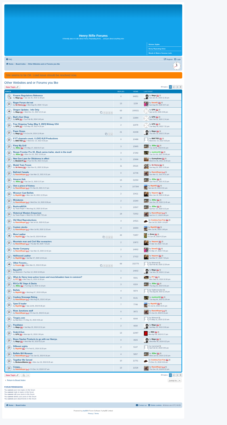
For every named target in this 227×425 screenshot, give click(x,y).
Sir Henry (19, 105)
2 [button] (173, 87)
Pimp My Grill (19, 145)
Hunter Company (21, 248)
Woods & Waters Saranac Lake (160, 53)
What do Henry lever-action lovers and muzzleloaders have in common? (47, 277)
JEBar (17, 148)
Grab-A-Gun (18, 332)
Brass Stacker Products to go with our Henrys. (35, 339)
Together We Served (22, 360)
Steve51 (154, 103)
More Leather (19, 234)
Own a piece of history (24, 186)
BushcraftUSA (19, 206)
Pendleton (18, 325)
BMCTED (19, 141)
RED (152, 332)
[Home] (93, 19)
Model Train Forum (22, 165)
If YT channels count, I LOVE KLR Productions (35, 138)
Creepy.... (17, 367)
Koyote (18, 265)
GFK (153, 110)
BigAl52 (154, 186)
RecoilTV (17, 270)
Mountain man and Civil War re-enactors (32, 241)
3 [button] (177, 87)
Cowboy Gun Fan (158, 220)
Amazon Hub (19, 179)
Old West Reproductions (24, 220)
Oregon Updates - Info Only (26, 110)
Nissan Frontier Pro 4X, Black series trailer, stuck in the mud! (42, 152)
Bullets (16, 290)
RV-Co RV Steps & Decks (25, 283)
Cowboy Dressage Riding (25, 297)
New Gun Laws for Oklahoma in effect (31, 158)
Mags (17, 98)
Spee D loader (20, 303)
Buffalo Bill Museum (23, 353)
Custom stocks (20, 227)
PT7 (17, 279)
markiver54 (156, 152)
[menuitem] (9, 59)
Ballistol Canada (21, 172)
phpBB (85, 411)
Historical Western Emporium (27, 213)
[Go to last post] (160, 95)
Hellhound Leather (22, 256)
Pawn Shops (19, 131)
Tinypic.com (19, 318)
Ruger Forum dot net (23, 102)
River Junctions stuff (23, 311)
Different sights (20, 346)
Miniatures (18, 200)
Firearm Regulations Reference (28, 95)
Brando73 (19, 161)
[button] (180, 87)
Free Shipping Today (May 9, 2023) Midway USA (36, 124)
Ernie (152, 234)
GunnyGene (157, 158)
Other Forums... (20, 263)
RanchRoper (20, 174)
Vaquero (155, 193)
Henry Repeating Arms (157, 49)
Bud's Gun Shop (21, 117)
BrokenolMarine (21, 362)
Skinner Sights (154, 44)
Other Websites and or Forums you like (31, 82)
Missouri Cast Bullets (23, 193)
